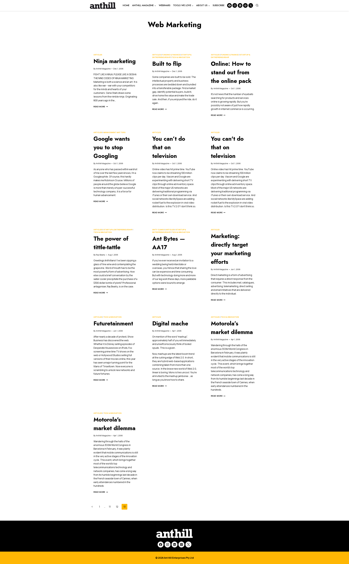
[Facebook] (229, 5)
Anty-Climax (158, 229)
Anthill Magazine (103, 68)
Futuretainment (113, 323)
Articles (98, 55)
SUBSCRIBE (218, 5)
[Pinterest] (245, 5)
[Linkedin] (240, 5)
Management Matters (114, 132)
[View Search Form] (257, 5)
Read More (101, 106)
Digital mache (170, 323)
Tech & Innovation (181, 57)
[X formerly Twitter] (250, 5)
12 (117, 506)
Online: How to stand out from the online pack (231, 72)
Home (126, 5)
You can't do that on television (227, 147)
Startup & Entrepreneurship (117, 229)
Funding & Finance (171, 55)
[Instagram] (234, 5)
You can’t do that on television (168, 147)
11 (110, 506)
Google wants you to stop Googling (112, 147)
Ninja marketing (115, 61)
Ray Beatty (100, 255)
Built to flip (166, 64)
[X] (188, 545)
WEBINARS (164, 5)
